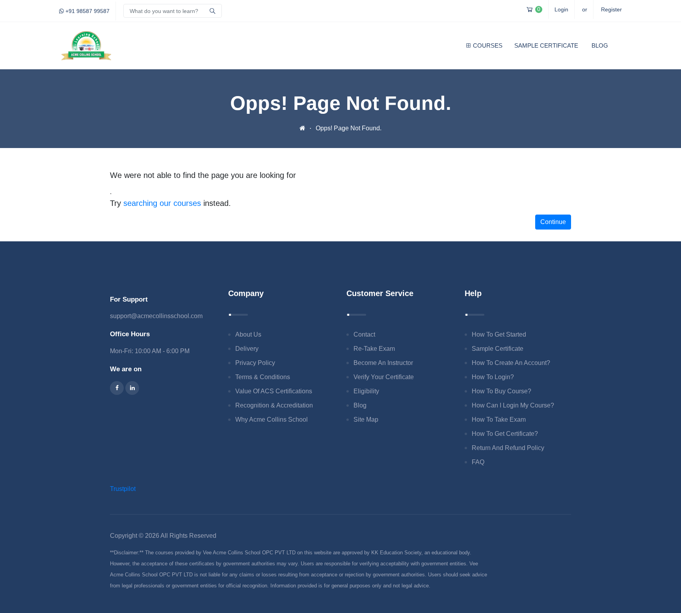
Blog (600, 45)
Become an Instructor (383, 362)
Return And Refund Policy (508, 447)
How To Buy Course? (501, 391)
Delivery (247, 348)
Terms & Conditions (262, 377)
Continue (553, 222)
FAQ (478, 462)
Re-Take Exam (374, 348)
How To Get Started (499, 334)
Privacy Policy (255, 362)
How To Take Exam (499, 419)
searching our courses (162, 203)
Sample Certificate (546, 45)
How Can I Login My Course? (513, 405)
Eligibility (366, 391)
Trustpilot (123, 488)
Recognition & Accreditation (274, 405)
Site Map (366, 419)
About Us (248, 334)
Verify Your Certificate (384, 377)
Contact (364, 334)
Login (561, 9)
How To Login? (493, 377)
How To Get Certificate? (505, 433)
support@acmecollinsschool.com (156, 316)
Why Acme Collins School (271, 419)
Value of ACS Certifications (273, 391)
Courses (487, 45)
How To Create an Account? (511, 362)
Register (611, 9)
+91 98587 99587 (87, 11)
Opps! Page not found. (348, 128)
